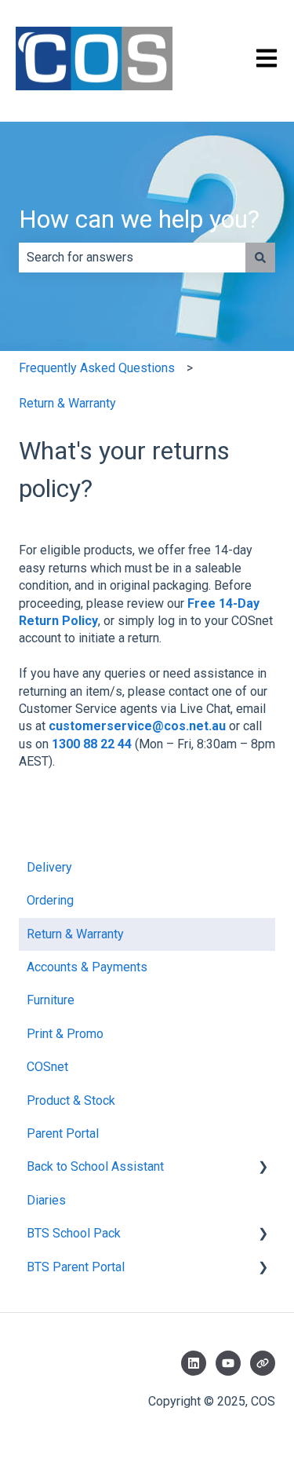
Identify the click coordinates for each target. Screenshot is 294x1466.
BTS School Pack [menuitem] (74, 1233)
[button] (262, 1168)
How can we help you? (139, 219)
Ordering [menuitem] (50, 900)
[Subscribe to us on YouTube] (228, 1363)
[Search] (260, 257)
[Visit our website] (262, 1363)
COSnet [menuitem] (47, 1066)
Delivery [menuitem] (49, 867)
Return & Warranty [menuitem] (75, 934)
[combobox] (132, 257)
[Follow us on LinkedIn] (193, 1363)
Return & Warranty (67, 403)
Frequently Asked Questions (97, 367)
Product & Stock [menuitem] (71, 1100)
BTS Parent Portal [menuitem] (76, 1266)
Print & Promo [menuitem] (65, 1033)
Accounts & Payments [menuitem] (87, 967)
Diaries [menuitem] (46, 1200)
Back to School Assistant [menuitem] (95, 1166)
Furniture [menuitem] (50, 1000)
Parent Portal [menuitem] (63, 1133)
